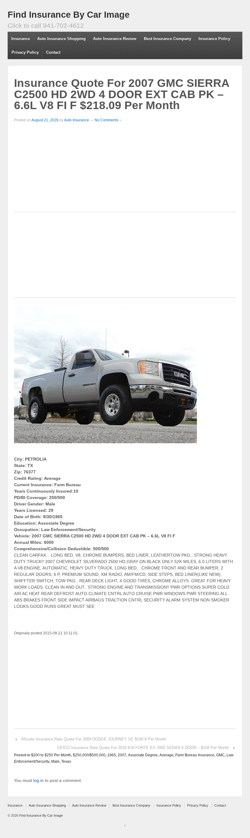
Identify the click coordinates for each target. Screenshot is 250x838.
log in (38, 780)
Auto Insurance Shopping (61, 38)
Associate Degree (143, 755)
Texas (66, 761)
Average (166, 755)
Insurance (20, 38)
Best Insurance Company (167, 38)
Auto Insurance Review (114, 38)
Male (55, 761)
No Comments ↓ (108, 120)
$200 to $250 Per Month (51, 755)
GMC (220, 755)
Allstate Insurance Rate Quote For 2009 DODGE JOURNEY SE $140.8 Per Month (93, 739)
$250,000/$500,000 (89, 755)
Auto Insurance (76, 120)
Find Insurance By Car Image (69, 15)
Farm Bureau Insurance (194, 755)
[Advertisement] (125, 169)
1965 (111, 755)
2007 (122, 755)
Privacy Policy (25, 52)
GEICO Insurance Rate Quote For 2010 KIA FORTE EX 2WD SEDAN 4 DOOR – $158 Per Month (143, 747)
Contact (53, 52)
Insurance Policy (214, 38)
